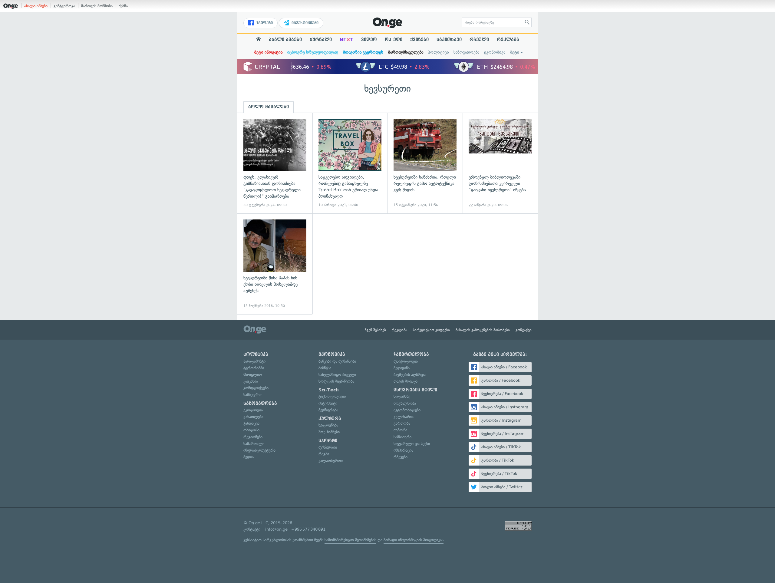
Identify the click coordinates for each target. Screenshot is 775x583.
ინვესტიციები (304, 23)
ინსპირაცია (403, 450)
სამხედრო (252, 394)
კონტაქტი (524, 330)
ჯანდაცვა (251, 423)
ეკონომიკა (494, 52)
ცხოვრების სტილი (415, 389)
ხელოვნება (328, 425)
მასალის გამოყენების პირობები (483, 330)
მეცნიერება (328, 410)
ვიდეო (369, 39)
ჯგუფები (264, 23)
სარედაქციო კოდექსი (431, 330)
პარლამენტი (254, 361)
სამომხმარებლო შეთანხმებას (350, 540)
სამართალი (253, 443)
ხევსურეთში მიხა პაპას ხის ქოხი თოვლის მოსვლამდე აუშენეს (274, 263)
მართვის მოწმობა (97, 6)
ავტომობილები (407, 410)
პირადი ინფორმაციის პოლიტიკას (414, 540)
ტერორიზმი (253, 368)
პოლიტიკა (438, 52)
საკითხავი (449, 39)
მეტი (514, 52)
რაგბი (323, 454)
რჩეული (479, 39)
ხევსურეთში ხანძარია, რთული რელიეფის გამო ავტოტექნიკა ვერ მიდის (425, 163)
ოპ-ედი (393, 39)
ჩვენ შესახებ (375, 330)
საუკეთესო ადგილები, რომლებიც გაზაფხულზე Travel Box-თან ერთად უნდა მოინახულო (350, 163)
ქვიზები (419, 39)
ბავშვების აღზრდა (410, 374)
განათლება (253, 416)
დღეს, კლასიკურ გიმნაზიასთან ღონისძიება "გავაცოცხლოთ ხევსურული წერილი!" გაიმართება (274, 163)
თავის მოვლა (405, 381)
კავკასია (250, 381)
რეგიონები (252, 437)
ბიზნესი (324, 368)
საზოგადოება (466, 52)
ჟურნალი (321, 39)
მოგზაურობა (405, 403)
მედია (248, 457)
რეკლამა (508, 39)
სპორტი (327, 440)
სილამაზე (402, 396)
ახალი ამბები (36, 6)
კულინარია (404, 416)
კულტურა (329, 418)
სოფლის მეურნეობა (336, 381)
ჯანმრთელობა (411, 354)
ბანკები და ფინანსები (337, 361)
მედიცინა (402, 368)
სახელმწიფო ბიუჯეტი (337, 374)
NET (346, 39)
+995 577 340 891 (308, 529)
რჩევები (400, 457)
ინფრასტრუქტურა (259, 450)
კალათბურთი (330, 460)
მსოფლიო (252, 374)
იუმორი (400, 430)
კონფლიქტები (256, 388)
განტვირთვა (64, 6)
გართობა (402, 423)
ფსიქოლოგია (406, 361)
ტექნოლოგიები (332, 396)
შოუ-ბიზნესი (329, 432)
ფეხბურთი (327, 447)
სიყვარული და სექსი (412, 443)
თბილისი (251, 430)
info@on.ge (276, 529)
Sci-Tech (328, 389)
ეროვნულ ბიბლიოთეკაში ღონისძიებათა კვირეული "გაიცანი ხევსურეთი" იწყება (500, 163)
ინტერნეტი (327, 403)
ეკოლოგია (253, 410)
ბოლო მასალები (268, 106)
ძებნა (123, 6)
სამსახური (402, 437)
